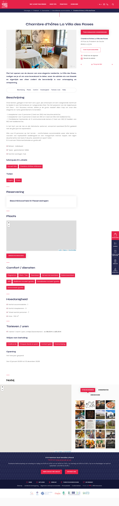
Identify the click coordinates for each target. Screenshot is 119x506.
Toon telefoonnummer (90, 49)
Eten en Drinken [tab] (88, 390)
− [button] (8, 225)
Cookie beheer (76, 485)
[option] (41, 49)
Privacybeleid (66, 485)
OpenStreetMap (72, 250)
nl (100, 4)
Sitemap (19, 485)
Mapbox (65, 250)
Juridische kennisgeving (31, 485)
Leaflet (60, 250)
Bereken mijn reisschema (16, 255)
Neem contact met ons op (51, 471)
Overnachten (45, 10)
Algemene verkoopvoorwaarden (50, 485)
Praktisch (63, 4)
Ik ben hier (74, 4)
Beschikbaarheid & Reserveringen (95, 32)
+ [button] (8, 223)
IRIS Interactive (97, 485)
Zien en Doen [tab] (95, 395)
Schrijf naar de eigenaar (90, 55)
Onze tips (53, 4)
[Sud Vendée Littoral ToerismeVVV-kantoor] (5, 4)
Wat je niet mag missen (38, 4)
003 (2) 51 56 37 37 (63, 460)
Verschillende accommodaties (61, 10)
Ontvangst (27, 10)
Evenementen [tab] (103, 390)
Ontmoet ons (71, 471)
